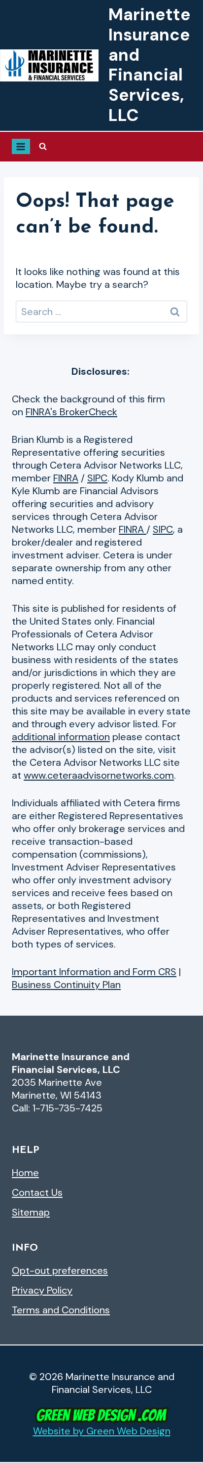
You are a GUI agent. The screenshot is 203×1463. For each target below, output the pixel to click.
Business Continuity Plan (66, 984)
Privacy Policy (42, 1290)
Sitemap (31, 1212)
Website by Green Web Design (101, 1430)
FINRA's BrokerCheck (71, 411)
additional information (61, 736)
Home (25, 1172)
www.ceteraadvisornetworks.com (99, 775)
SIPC (97, 478)
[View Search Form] (43, 147)
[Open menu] (21, 146)
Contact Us (37, 1192)
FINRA (65, 478)
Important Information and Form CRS (94, 971)
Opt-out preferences (60, 1270)
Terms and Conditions (61, 1310)
